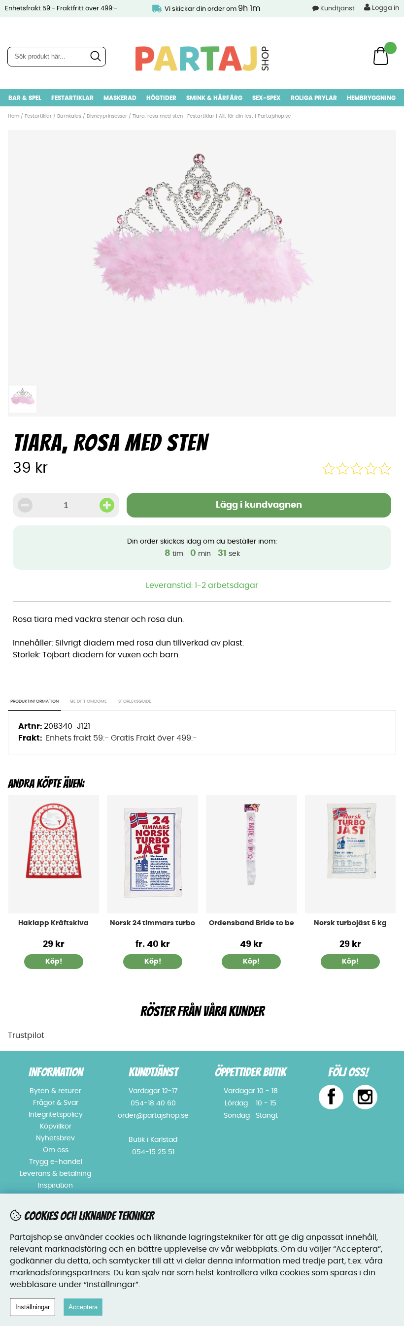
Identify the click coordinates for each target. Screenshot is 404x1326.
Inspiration (55, 1185)
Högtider (161, 98)
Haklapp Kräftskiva (53, 923)
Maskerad (119, 98)
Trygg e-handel (55, 1162)
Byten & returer (55, 1091)
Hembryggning (371, 98)
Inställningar (32, 1307)
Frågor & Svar (55, 1103)
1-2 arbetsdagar (226, 585)
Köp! (152, 961)
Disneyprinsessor (107, 116)
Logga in (384, 8)
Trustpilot (26, 1035)
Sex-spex (266, 98)
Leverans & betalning (55, 1173)
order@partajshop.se (153, 1115)
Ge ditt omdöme (88, 701)
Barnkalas (69, 116)
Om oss (55, 1150)
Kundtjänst (337, 8)
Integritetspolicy (56, 1114)
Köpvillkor (55, 1126)
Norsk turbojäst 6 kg (350, 923)
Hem (13, 116)
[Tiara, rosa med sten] (202, 374)
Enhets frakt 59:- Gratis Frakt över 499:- (121, 738)
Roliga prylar (314, 98)
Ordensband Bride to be (251, 923)
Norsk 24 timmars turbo (152, 923)
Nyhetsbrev (55, 1138)
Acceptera (83, 1307)
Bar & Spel (24, 98)
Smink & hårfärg (214, 98)
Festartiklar (72, 98)
